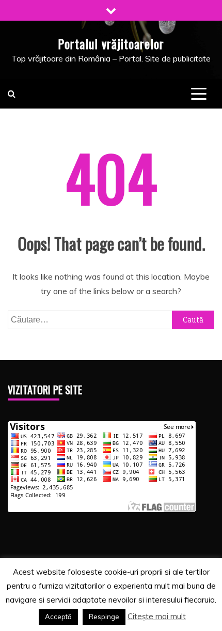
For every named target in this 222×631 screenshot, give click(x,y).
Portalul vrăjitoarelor (111, 43)
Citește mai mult (157, 616)
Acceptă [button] (58, 616)
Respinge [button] (104, 616)
